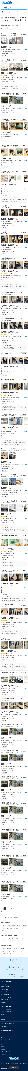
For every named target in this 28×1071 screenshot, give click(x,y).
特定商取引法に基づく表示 (6, 1054)
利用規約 (3, 1002)
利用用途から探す (4, 989)
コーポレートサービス (5, 997)
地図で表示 (14, 1068)
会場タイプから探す (5, 986)
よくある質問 (3, 999)
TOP (2, 917)
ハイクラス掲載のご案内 (6, 1011)
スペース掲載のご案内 (5, 1009)
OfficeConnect (4, 1026)
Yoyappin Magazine (5, 1039)
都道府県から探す (4, 992)
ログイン (20, 2)
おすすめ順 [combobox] (10, 28)
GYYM (2, 1033)
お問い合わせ (3, 1044)
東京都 (6, 917)
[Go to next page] (1, 911)
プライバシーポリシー (5, 1051)
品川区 (11, 917)
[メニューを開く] (25, 2)
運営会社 (3, 1046)
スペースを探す (4, 984)
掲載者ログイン (4, 1014)
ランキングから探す (5, 994)
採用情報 (3, 1049)
